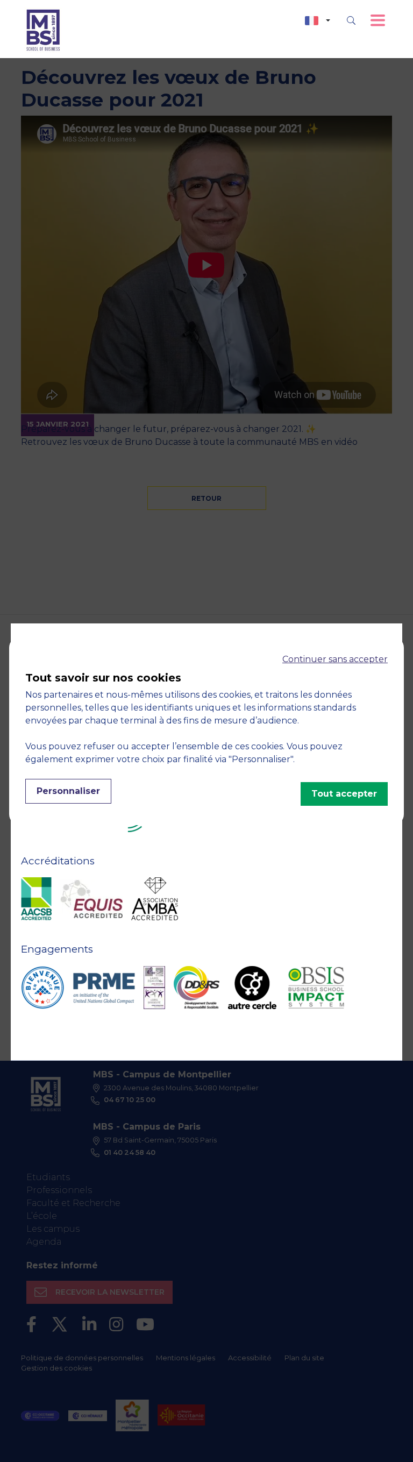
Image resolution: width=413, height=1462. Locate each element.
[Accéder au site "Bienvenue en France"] (42, 987)
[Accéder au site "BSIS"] (316, 987)
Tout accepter (344, 794)
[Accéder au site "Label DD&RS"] (196, 987)
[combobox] (317, 21)
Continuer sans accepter (335, 659)
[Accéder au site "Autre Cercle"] (252, 987)
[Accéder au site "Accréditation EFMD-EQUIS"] (91, 899)
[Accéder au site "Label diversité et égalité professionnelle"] (154, 987)
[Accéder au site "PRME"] (104, 987)
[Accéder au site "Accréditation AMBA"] (154, 898)
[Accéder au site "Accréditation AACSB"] (36, 898)
